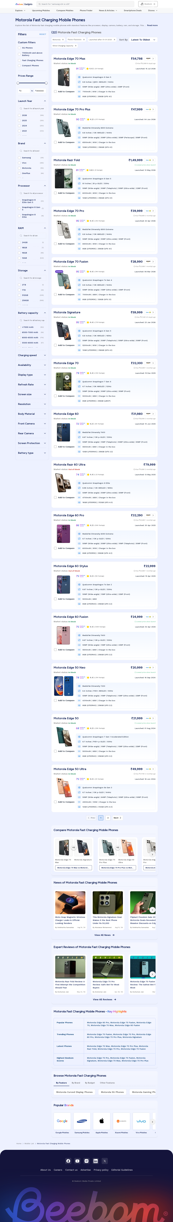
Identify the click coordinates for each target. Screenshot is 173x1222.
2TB (24, 285)
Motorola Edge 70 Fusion (71, 261)
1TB (24, 290)
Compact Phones (30, 65)
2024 (24, 125)
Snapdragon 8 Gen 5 (31, 208)
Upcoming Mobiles (41, 10)
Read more (152, 25)
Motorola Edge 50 (66, 718)
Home (18, 1143)
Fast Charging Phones (32, 60)
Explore (19, 10)
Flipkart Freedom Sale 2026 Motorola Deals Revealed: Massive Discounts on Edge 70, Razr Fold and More (144, 920)
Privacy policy (101, 1169)
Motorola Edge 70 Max (69, 58)
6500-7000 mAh (30, 332)
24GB (24, 242)
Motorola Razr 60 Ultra (69, 464)
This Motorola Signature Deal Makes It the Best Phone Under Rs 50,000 (107, 920)
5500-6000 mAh (30, 342)
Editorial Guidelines (122, 1169)
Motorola (26, 168)
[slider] (18, 83)
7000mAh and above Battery (32, 54)
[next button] (152, 854)
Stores (151, 10)
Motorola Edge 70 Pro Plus (72, 109)
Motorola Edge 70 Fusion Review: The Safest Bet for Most (143, 984)
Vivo (24, 163)
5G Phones (27, 48)
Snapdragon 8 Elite (29, 215)
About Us (45, 1169)
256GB (25, 300)
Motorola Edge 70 (66, 363)
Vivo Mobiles (141, 1133)
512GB (25, 295)
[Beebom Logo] (23, 4)
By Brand (76, 1083)
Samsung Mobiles (82, 1133)
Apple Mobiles (102, 1133)
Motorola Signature (67, 312)
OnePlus (26, 173)
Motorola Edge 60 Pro (69, 515)
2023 (24, 131)
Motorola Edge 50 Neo (69, 667)
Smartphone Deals (133, 10)
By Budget (90, 1083)
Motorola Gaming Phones (146, 1092)
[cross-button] (63, 39)
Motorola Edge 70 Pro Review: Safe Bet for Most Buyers (106, 984)
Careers (58, 1169)
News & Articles (106, 10)
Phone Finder (86, 10)
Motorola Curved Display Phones (74, 1092)
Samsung (26, 157)
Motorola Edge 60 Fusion (71, 617)
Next (116, 818)
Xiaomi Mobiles (121, 1133)
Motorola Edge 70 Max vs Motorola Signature (74, 868)
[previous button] (57, 854)
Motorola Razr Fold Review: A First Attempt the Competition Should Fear (70, 984)
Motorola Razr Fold (67, 160)
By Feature (61, 1083)
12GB (24, 258)
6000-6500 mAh (30, 337)
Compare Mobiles (64, 10)
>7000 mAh (27, 327)
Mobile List (29, 1143)
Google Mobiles (62, 1133)
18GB (24, 247)
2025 (24, 120)
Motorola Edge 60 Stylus (71, 566)
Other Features (107, 1083)
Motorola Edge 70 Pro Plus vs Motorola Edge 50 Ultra (118, 868)
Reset (42, 34)
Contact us (71, 1169)
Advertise (86, 1169)
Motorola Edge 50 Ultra (70, 769)
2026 (24, 115)
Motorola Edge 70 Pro (69, 211)
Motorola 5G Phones (112, 1092)
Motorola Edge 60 (66, 414)
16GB (24, 253)
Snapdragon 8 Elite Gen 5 (29, 201)
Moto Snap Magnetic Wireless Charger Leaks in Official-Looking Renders (70, 920)
